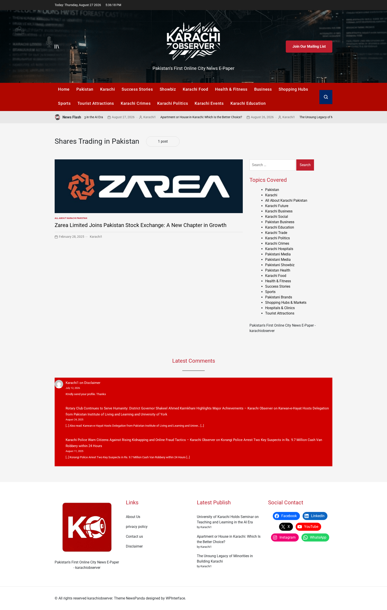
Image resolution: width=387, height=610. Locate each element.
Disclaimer (92, 383)
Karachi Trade (276, 233)
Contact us (134, 536)
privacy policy (137, 526)
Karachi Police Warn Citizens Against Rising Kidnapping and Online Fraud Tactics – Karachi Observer (140, 440)
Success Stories (137, 89)
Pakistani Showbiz (280, 265)
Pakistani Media (278, 254)
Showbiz (168, 89)
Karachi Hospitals (279, 249)
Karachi (107, 89)
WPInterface (175, 598)
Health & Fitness (231, 89)
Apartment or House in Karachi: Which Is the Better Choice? (178, 117)
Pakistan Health (277, 270)
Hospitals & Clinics (280, 308)
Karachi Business (278, 211)
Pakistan (84, 89)
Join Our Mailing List (309, 46)
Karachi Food (195, 89)
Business (263, 89)
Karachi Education (248, 103)
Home (64, 89)
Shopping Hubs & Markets (285, 302)
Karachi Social (276, 216)
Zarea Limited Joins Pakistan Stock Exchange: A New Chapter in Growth (140, 225)
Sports (64, 103)
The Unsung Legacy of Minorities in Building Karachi (312, 117)
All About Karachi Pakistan (71, 218)
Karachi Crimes (136, 103)
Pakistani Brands (278, 297)
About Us (133, 517)
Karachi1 (126, 117)
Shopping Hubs (293, 89)
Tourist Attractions (95, 103)
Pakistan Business (279, 222)
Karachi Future (276, 206)
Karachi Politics (172, 103)
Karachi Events (209, 103)
